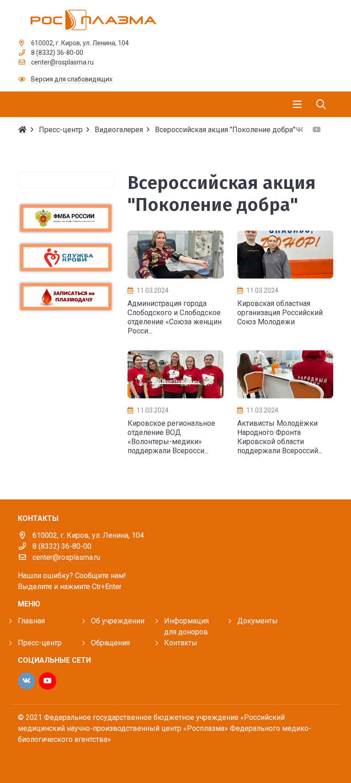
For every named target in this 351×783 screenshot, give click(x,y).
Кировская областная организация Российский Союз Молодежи (280, 312)
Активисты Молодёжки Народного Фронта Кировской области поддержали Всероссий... (279, 437)
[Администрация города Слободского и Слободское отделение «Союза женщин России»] (175, 255)
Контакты (180, 642)
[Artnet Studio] (38, 758)
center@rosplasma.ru (62, 62)
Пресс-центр (40, 642)
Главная (31, 621)
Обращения (110, 642)
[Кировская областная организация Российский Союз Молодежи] (285, 255)
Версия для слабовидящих (71, 79)
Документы (257, 621)
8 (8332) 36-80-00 (57, 52)
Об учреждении (117, 621)
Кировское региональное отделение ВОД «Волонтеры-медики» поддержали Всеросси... (171, 437)
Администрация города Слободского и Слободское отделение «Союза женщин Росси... (175, 317)
